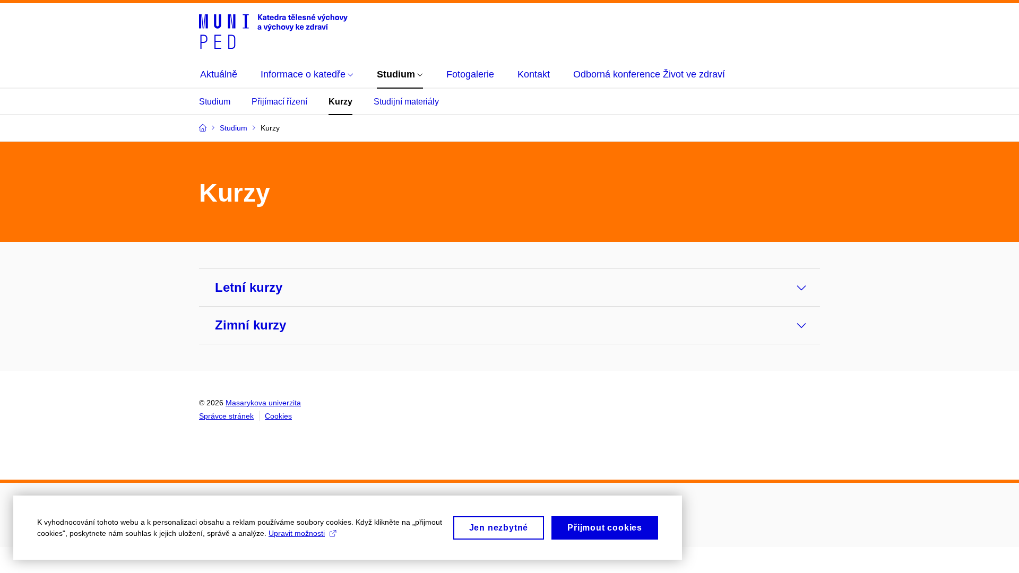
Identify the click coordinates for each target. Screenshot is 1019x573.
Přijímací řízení (279, 101)
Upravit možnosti (297, 533)
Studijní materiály (406, 101)
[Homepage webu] (273, 31)
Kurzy (340, 101)
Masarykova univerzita (263, 402)
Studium (214, 101)
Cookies (278, 416)
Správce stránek (226, 416)
